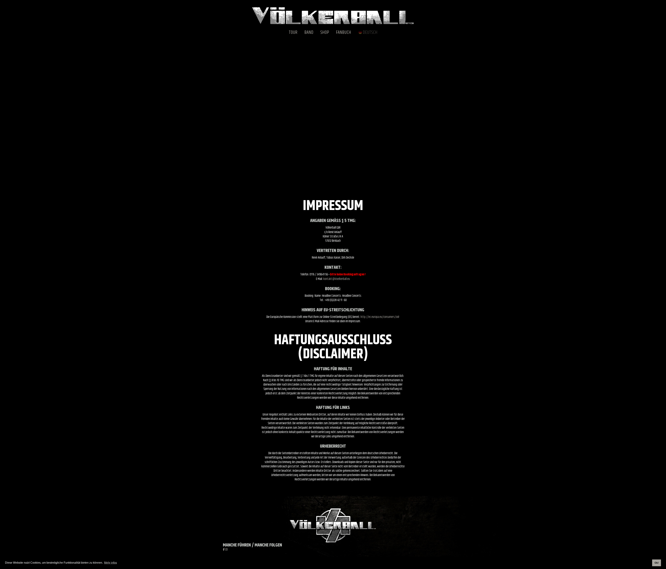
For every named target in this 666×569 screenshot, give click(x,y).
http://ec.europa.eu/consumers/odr (380, 317)
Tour (293, 32)
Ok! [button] (657, 562)
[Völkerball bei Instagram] (226, 549)
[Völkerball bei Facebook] (224, 549)
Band (308, 32)
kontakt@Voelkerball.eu (336, 279)
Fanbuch (343, 32)
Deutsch (370, 32)
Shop (324, 32)
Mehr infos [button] (110, 562)
